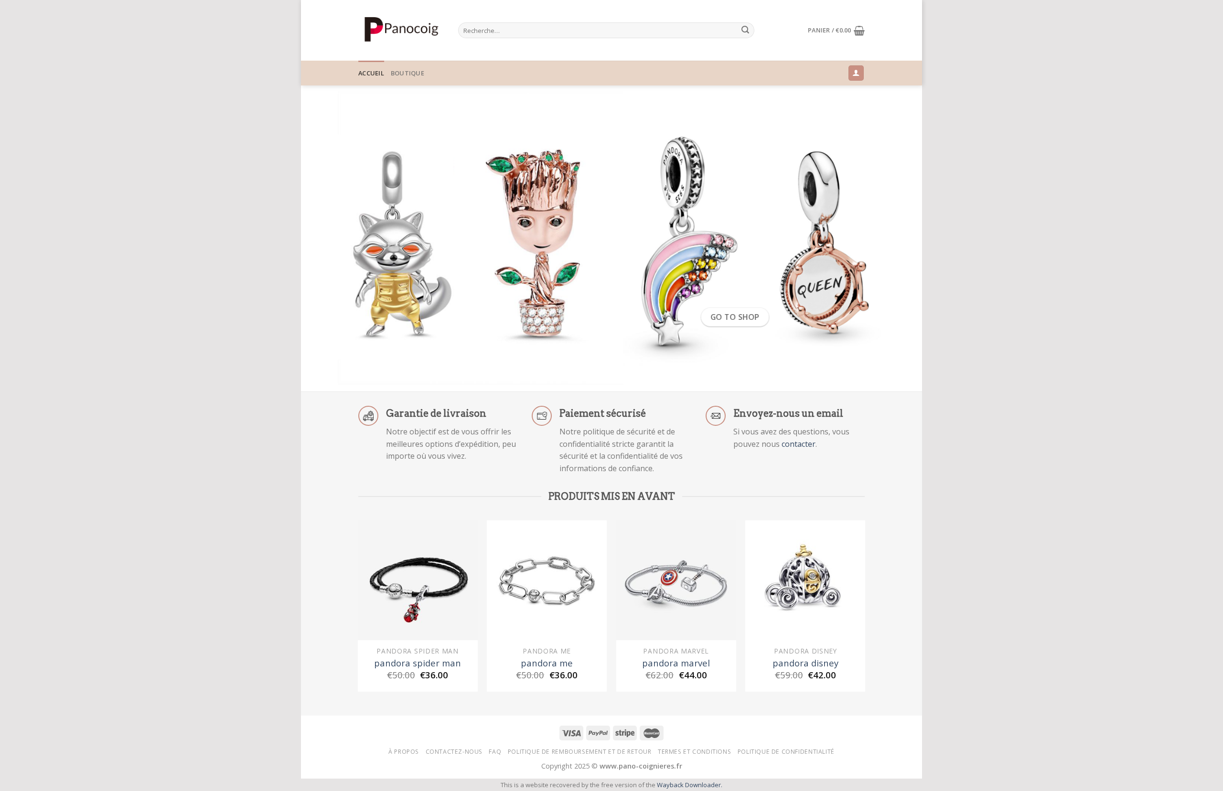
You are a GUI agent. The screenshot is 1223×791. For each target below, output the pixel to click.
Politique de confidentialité (786, 752)
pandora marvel (676, 663)
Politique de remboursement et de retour (580, 752)
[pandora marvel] (676, 580)
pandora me (547, 663)
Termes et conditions (694, 752)
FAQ (495, 752)
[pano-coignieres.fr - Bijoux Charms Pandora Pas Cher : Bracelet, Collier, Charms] (401, 30)
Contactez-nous (454, 752)
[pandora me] (547, 580)
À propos (403, 752)
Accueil (371, 73)
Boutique (407, 73)
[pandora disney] (805, 580)
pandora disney (805, 663)
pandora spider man (417, 663)
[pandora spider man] (418, 580)
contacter (798, 444)
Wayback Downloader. (689, 784)
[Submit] (745, 30)
